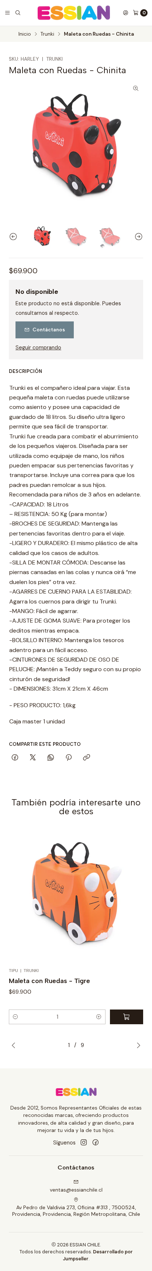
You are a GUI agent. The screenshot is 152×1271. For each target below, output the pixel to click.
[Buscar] (18, 13)
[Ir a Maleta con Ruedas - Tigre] (76, 896)
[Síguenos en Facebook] (95, 1143)
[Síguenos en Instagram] (83, 1143)
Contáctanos (48, 329)
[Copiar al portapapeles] (86, 758)
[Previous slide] (14, 236)
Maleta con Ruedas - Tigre (49, 981)
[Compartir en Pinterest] (68, 758)
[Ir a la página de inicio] (74, 13)
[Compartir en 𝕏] (33, 758)
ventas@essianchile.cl (76, 1189)
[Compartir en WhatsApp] (51, 758)
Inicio (24, 34)
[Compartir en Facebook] (15, 758)
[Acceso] (125, 13)
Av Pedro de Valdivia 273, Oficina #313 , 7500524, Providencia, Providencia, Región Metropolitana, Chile (76, 1210)
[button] (15, 1017)
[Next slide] (137, 236)
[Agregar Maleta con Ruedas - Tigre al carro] (126, 1017)
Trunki (47, 34)
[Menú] (7, 13)
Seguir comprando (38, 347)
